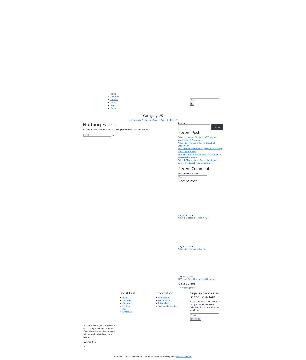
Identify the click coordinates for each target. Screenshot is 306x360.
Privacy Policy (164, 303)
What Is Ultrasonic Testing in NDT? (193, 217)
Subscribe (195, 318)
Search (181, 123)
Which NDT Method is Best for (192, 249)
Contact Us (115, 108)
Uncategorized (189, 287)
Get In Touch (164, 300)
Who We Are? (164, 297)
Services (114, 102)
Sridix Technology (184, 356)
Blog (112, 105)
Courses (114, 99)
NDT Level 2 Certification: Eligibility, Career (197, 279)
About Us (114, 96)
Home (113, 94)
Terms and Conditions (168, 306)
